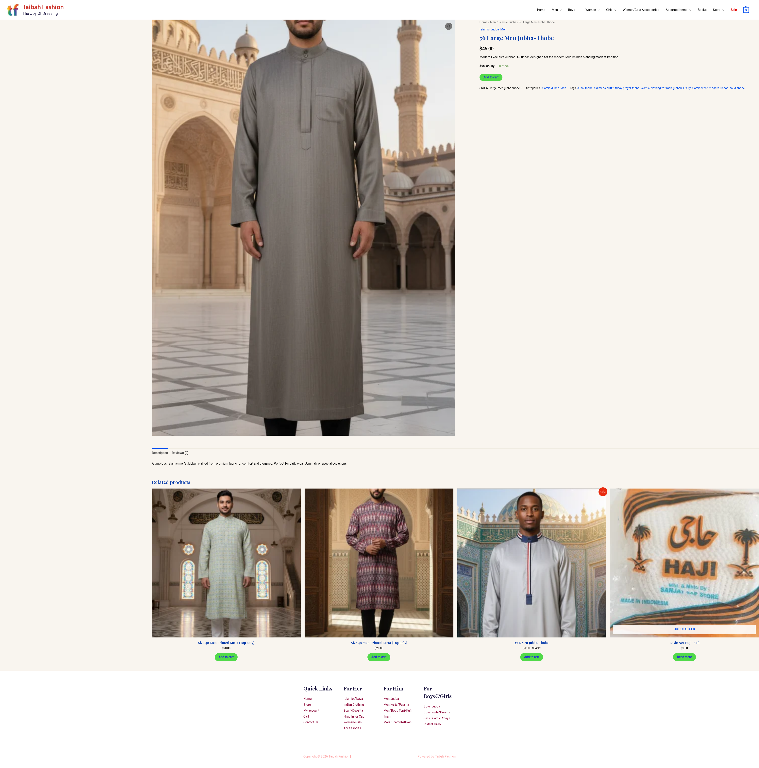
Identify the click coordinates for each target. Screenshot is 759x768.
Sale (734, 10)
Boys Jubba (432, 706)
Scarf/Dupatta (353, 710)
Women (590, 10)
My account (311, 710)
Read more (684, 657)
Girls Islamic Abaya (437, 718)
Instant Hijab (432, 724)
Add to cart (490, 77)
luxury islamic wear (695, 88)
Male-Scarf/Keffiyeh (397, 722)
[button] (448, 26)
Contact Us (310, 722)
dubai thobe (585, 88)
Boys (571, 10)
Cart (306, 716)
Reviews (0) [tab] (180, 453)
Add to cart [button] (226, 657)
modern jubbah (718, 88)
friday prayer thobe (627, 88)
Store (716, 10)
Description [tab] (160, 453)
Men (555, 10)
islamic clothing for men (656, 88)
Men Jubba (391, 699)
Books (702, 10)
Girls (609, 10)
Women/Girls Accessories (641, 10)
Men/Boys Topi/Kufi (397, 710)
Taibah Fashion (43, 6)
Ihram (387, 716)
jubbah (677, 88)
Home (541, 10)
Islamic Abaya (353, 699)
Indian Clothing (354, 704)
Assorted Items (676, 10)
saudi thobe (737, 88)
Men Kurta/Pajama (396, 704)
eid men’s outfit (604, 88)
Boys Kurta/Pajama (437, 712)
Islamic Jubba (507, 22)
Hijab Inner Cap (354, 716)
